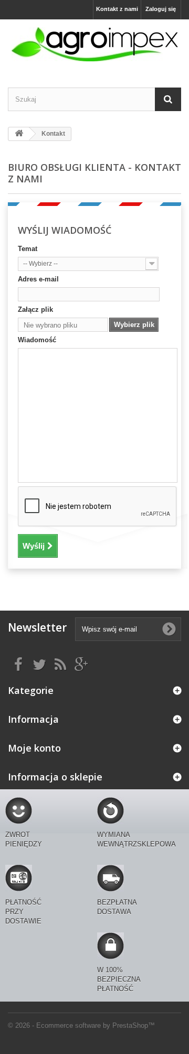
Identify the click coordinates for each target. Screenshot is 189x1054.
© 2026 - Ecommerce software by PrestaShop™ (81, 1025)
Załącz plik (35, 309)
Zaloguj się (160, 9)
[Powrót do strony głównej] (19, 133)
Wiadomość (37, 340)
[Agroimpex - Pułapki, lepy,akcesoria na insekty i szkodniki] (94, 44)
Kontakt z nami (117, 9)
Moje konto (34, 748)
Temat (27, 249)
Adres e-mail (38, 279)
